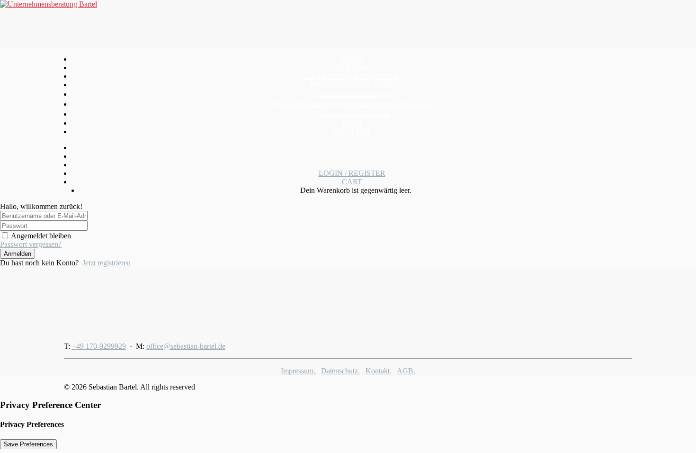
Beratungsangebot (351, 85)
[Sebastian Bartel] (348, 23)
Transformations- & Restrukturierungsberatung (351, 104)
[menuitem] (351, 59)
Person (352, 67)
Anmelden (17, 253)
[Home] (123, 301)
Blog (352, 123)
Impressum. (299, 371)
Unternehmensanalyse (352, 94)
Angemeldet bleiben (41, 236)
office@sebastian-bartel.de (185, 346)
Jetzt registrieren (106, 263)
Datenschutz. (340, 371)
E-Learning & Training (352, 76)
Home (351, 59)
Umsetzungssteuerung (352, 113)
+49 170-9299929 (99, 346)
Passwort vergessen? (31, 244)
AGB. (406, 371)
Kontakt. (379, 371)
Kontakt (352, 131)
